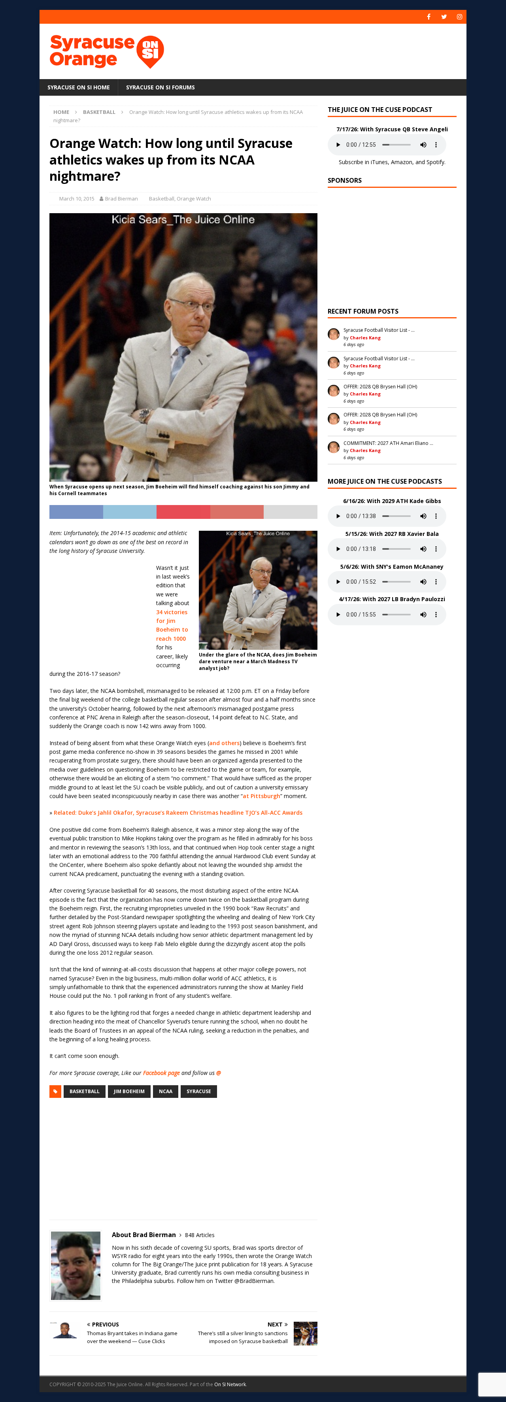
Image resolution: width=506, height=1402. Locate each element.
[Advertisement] (329, 49)
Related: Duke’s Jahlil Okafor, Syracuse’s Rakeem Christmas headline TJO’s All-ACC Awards (178, 812)
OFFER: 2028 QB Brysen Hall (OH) (380, 386)
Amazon (401, 162)
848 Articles (200, 1235)
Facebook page (161, 1073)
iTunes (379, 162)
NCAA (165, 1091)
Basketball (161, 198)
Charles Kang (365, 338)
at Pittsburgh (261, 796)
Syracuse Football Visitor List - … (379, 330)
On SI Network (230, 1384)
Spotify (435, 162)
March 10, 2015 (76, 198)
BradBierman (257, 1281)
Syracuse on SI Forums (160, 87)
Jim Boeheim (129, 1091)
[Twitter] (444, 17)
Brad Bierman (121, 198)
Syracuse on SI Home (78, 87)
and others (224, 743)
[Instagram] (459, 17)
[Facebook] (429, 17)
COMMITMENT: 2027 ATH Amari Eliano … (388, 443)
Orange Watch (194, 198)
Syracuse (199, 1091)
